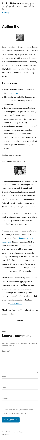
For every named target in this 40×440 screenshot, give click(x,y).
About (5, 12)
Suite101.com (12, 93)
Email (4, 388)
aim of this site (16, 303)
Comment (6, 351)
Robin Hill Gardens (11, 3)
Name (4, 377)
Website (5, 399)
